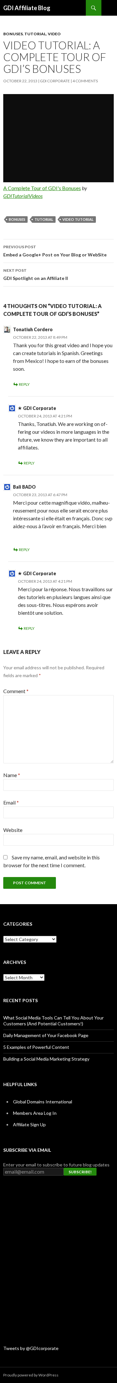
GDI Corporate (55, 80)
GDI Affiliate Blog (26, 7)
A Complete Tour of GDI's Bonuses (42, 188)
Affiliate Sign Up (29, 1124)
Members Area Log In (35, 1113)
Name (11, 775)
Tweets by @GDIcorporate (30, 1348)
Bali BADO (24, 487)
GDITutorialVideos (23, 196)
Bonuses (13, 33)
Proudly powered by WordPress (30, 1375)
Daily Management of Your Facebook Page (45, 1035)
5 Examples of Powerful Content (36, 1047)
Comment (16, 691)
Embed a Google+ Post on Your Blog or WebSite (55, 250)
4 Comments (85, 80)
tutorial (43, 219)
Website (12, 830)
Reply (24, 384)
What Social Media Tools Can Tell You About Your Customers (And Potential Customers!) (53, 1020)
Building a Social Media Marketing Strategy (46, 1059)
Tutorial (35, 33)
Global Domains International (42, 1101)
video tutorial (78, 219)
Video (54, 33)
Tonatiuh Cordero (33, 329)
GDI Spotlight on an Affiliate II (35, 274)
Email (11, 802)
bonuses (17, 219)
